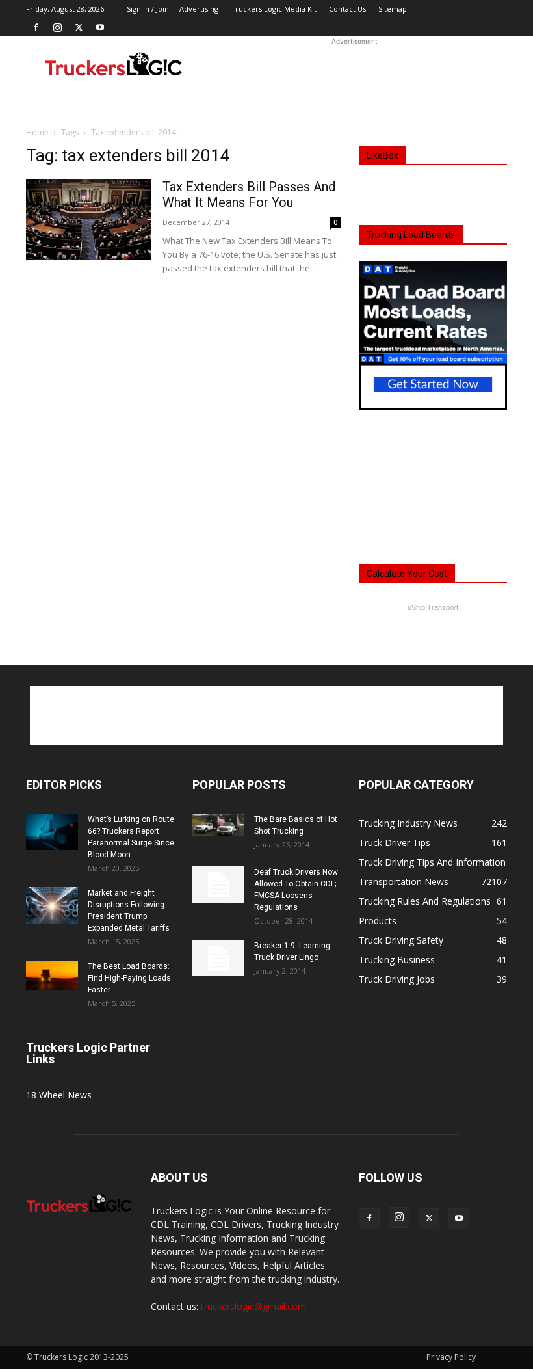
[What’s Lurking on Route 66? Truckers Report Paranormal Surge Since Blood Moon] (52, 832)
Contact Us (347, 9)
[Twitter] (78, 27)
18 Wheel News (59, 1095)
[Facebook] (36, 27)
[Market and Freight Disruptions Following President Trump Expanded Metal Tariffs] (52, 905)
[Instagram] (57, 27)
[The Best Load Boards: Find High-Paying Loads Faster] (52, 975)
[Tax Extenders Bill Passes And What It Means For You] (88, 219)
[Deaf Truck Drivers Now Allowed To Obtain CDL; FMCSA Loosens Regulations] (218, 884)
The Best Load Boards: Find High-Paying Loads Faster (129, 978)
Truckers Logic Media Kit (274, 9)
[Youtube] (100, 27)
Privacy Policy (451, 1356)
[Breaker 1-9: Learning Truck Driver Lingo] (218, 958)
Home (37, 132)
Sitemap (392, 9)
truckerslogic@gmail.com (253, 1306)
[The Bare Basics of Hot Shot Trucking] (218, 825)
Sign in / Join (148, 9)
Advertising (198, 9)
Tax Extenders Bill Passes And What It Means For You (248, 194)
